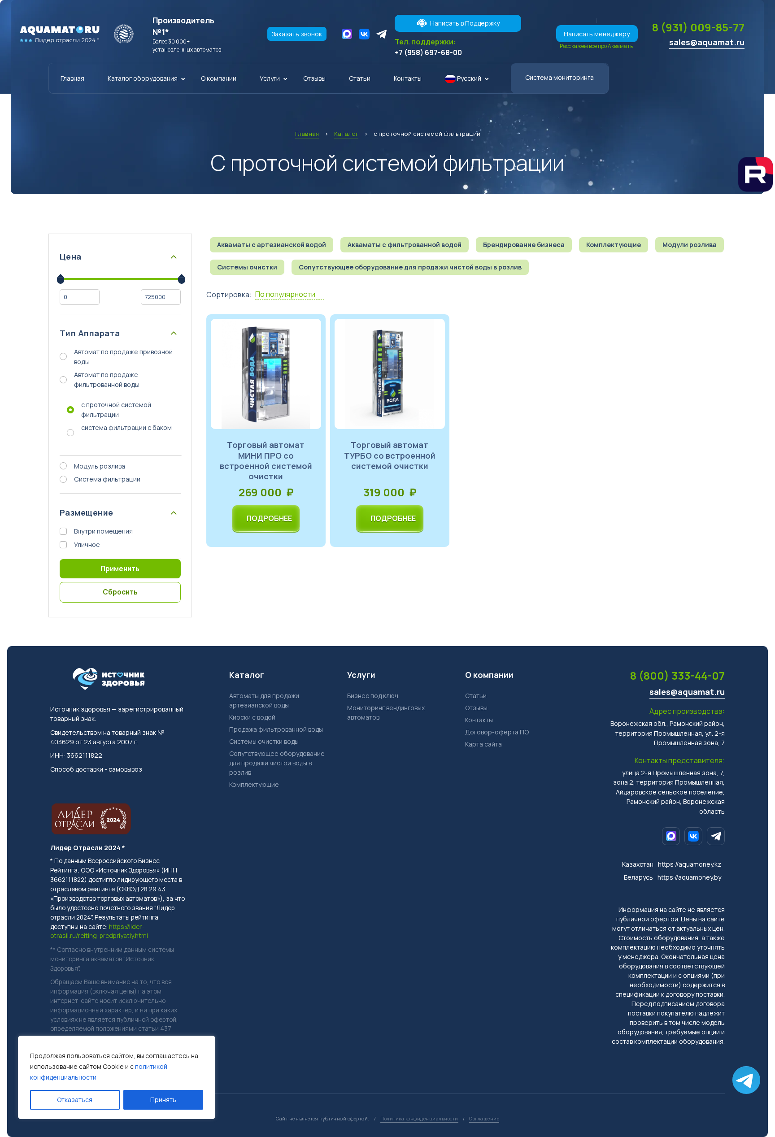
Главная (72, 78)
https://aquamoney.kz (689, 864)
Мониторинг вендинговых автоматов (386, 712)
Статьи (359, 78)
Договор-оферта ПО (497, 732)
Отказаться (74, 1099)
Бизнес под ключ (372, 695)
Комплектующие (254, 784)
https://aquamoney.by (689, 877)
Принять (163, 1099)
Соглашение (484, 1118)
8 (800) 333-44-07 (677, 675)
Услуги (270, 78)
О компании (218, 78)
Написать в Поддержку (465, 23)
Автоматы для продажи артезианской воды (264, 700)
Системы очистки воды (264, 741)
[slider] (60, 279)
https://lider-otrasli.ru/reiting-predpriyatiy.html (99, 931)
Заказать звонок (297, 34)
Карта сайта (483, 744)
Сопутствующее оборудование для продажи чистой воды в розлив (277, 763)
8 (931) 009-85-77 (698, 27)
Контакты (408, 78)
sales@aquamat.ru (707, 42)
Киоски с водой (252, 717)
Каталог (246, 674)
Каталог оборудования (143, 78)
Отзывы (314, 78)
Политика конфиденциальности (419, 1118)
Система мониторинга (559, 77)
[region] (116, 1077)
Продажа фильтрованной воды (276, 729)
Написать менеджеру (597, 34)
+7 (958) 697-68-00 (428, 52)
